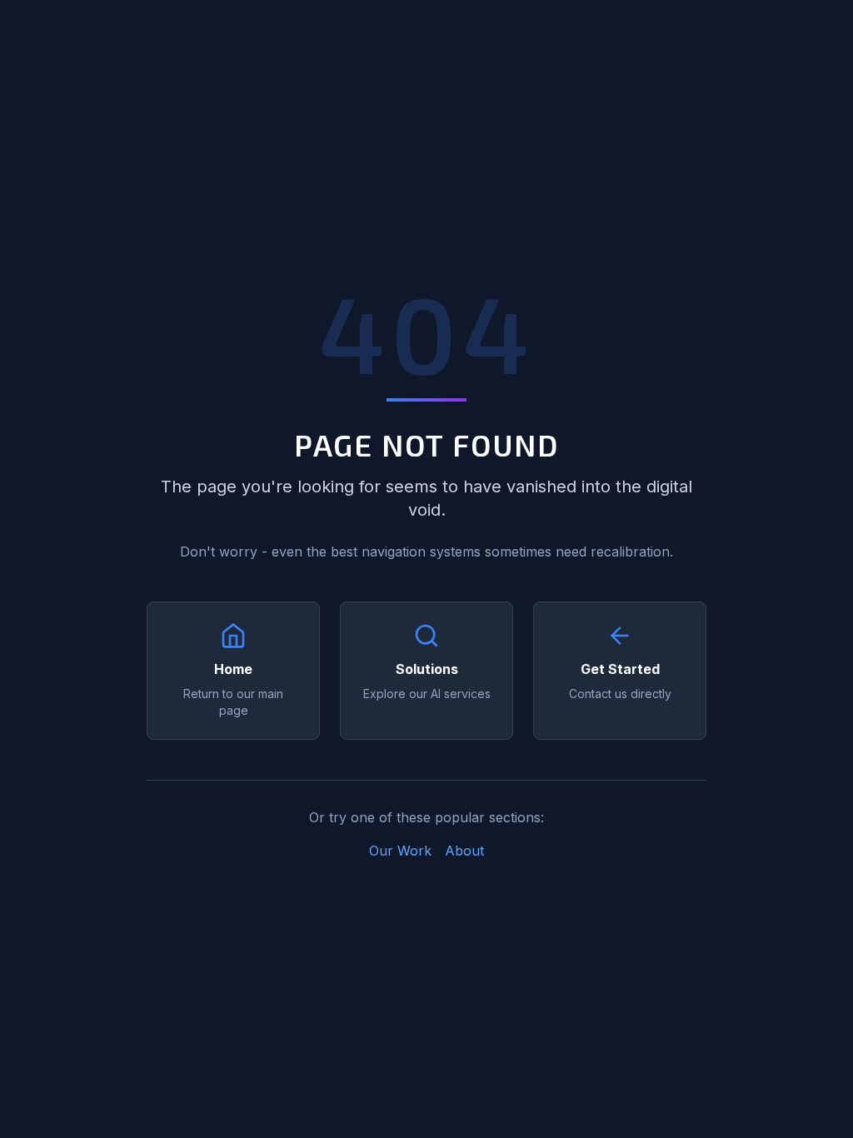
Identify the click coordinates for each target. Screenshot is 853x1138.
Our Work (400, 850)
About (464, 850)
